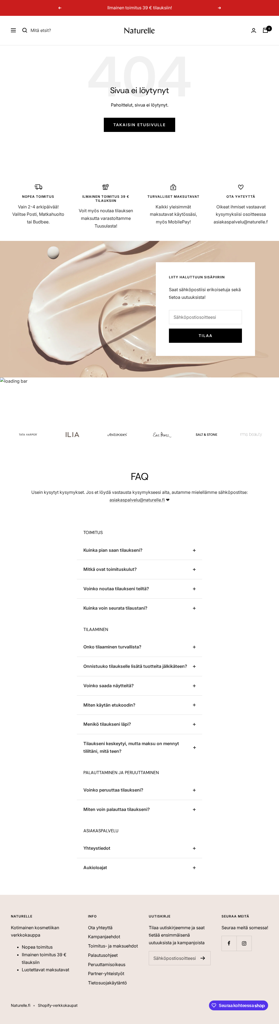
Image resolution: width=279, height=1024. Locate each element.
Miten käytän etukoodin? (109, 705)
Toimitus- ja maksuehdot (113, 946)
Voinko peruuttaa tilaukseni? (113, 790)
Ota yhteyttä (100, 927)
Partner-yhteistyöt (106, 973)
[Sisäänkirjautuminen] (253, 30)
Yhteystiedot (96, 848)
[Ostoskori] (265, 30)
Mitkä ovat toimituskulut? (110, 569)
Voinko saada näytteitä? (108, 685)
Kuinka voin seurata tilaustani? (115, 608)
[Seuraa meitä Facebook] (229, 943)
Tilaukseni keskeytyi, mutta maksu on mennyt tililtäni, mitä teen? (131, 747)
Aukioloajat (95, 867)
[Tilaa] (203, 958)
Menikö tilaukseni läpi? (107, 724)
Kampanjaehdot (104, 936)
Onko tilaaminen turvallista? (112, 647)
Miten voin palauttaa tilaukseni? (116, 809)
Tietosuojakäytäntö (107, 982)
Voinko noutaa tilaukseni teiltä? (116, 588)
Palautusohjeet (103, 955)
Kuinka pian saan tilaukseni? (112, 550)
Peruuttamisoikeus (106, 964)
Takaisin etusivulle (139, 124)
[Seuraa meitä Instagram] (243, 943)
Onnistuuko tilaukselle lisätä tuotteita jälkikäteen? (135, 666)
